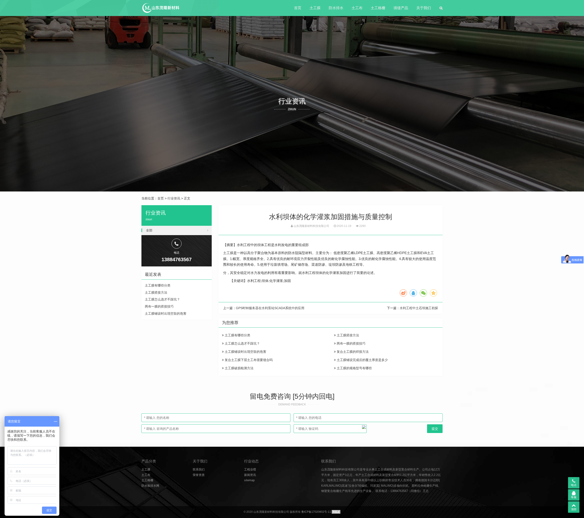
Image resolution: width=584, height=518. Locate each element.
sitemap (249, 480)
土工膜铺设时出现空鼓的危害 (245, 351)
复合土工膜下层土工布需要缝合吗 (248, 360)
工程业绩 (250, 469)
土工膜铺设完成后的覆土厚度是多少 (362, 360)
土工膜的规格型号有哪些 (354, 368)
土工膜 (315, 8)
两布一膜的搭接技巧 (350, 343)
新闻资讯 (250, 475)
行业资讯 (173, 198)
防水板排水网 (150, 485)
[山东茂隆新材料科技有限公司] (160, 8)
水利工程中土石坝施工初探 (419, 308)
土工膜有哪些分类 (237, 335)
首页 (297, 8)
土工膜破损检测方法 (238, 368)
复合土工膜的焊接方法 (352, 351)
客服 (573, 497)
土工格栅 (378, 8)
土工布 (357, 8)
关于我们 (423, 8)
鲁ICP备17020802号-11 (316, 511)
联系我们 (199, 469)
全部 (149, 230)
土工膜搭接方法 (347, 335)
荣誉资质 (199, 475)
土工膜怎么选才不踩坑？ (242, 343)
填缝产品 (401, 8)
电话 (573, 485)
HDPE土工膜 (407, 253)
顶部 (573, 509)
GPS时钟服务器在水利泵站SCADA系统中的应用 (270, 308)
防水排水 (336, 8)
